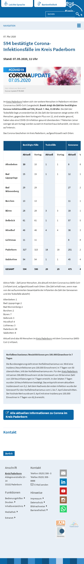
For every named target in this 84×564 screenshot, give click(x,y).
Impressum (36, 498)
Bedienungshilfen (14, 498)
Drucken (9, 502)
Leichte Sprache (17, 4)
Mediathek (10, 511)
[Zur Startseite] (71, 9)
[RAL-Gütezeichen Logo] (60, 529)
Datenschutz (36, 502)
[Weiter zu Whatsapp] (67, 508)
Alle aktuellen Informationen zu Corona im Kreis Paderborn (36, 415)
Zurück (9, 453)
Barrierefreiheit (49, 4)
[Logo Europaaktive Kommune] (74, 524)
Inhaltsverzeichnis (14, 506)
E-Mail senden (41, 484)
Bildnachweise (37, 506)
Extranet (9, 517)
